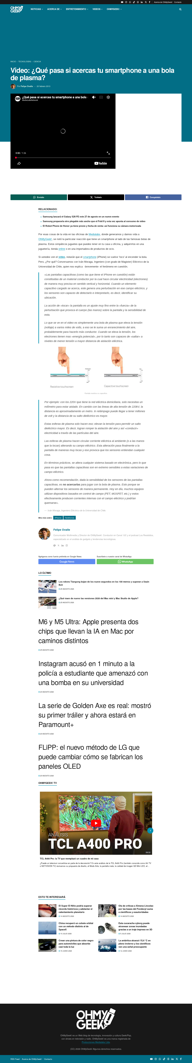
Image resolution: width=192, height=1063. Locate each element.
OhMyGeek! (45, 239)
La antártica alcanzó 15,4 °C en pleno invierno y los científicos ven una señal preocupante (134, 943)
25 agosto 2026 (67, 589)
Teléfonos (69, 517)
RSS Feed (15, 1059)
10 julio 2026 (66, 933)
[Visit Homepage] (16, 9)
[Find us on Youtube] (122, 2)
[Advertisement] (96, 37)
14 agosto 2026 (67, 916)
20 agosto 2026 (47, 733)
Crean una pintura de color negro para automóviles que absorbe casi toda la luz (76, 943)
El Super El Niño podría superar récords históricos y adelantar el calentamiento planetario (75, 909)
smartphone (89, 257)
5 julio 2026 (125, 933)
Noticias (36, 9)
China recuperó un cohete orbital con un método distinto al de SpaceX (76, 926)
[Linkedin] (63, 545)
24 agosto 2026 (47, 692)
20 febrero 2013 (43, 86)
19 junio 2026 (66, 951)
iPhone (58, 517)
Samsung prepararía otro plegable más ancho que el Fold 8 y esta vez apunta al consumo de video (94, 221)
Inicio (13, 61)
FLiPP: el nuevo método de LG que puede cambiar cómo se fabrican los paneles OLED (90, 756)
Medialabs (94, 234)
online (61, 248)
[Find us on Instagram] (126, 2)
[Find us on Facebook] (149, 2)
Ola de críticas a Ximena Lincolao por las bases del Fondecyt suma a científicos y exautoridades (135, 909)
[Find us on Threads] (138, 2)
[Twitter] (58, 545)
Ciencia (37, 61)
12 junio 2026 (126, 951)
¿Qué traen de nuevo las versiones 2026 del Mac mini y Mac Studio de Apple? (98, 598)
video (61, 257)
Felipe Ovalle (27, 86)
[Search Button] (180, 9)
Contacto (178, 2)
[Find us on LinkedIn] (142, 2)
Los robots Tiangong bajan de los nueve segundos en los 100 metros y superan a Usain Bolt (104, 583)
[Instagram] (67, 545)
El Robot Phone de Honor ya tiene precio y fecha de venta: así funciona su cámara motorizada (92, 226)
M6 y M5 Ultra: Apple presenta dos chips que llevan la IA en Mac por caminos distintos (88, 630)
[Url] (54, 545)
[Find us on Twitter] (146, 2)
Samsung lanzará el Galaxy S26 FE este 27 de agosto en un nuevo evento (81, 216)
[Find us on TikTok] (134, 2)
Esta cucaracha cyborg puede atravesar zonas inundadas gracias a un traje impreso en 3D (135, 926)
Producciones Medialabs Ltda (96, 1042)
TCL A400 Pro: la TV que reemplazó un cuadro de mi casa (69, 858)
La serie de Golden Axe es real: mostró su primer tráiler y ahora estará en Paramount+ (94, 714)
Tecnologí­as (24, 61)
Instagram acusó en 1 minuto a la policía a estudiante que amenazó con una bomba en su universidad (93, 672)
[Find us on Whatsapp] (130, 2)
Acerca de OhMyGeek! (163, 2)
